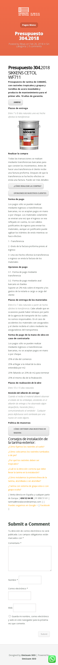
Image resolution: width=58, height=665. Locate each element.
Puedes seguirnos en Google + (23, 505)
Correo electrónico (18, 588)
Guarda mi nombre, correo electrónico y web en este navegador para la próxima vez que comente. (28, 620)
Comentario (14, 543)
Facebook (45, 505)
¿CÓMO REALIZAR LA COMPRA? (27, 186)
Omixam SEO (28, 655)
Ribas (23, 44)
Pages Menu (29, 25)
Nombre (13, 580)
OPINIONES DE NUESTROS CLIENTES (30, 193)
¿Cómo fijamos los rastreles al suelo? (26, 446)
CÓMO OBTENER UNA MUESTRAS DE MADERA (30, 431)
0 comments (35, 46)
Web (10, 607)
